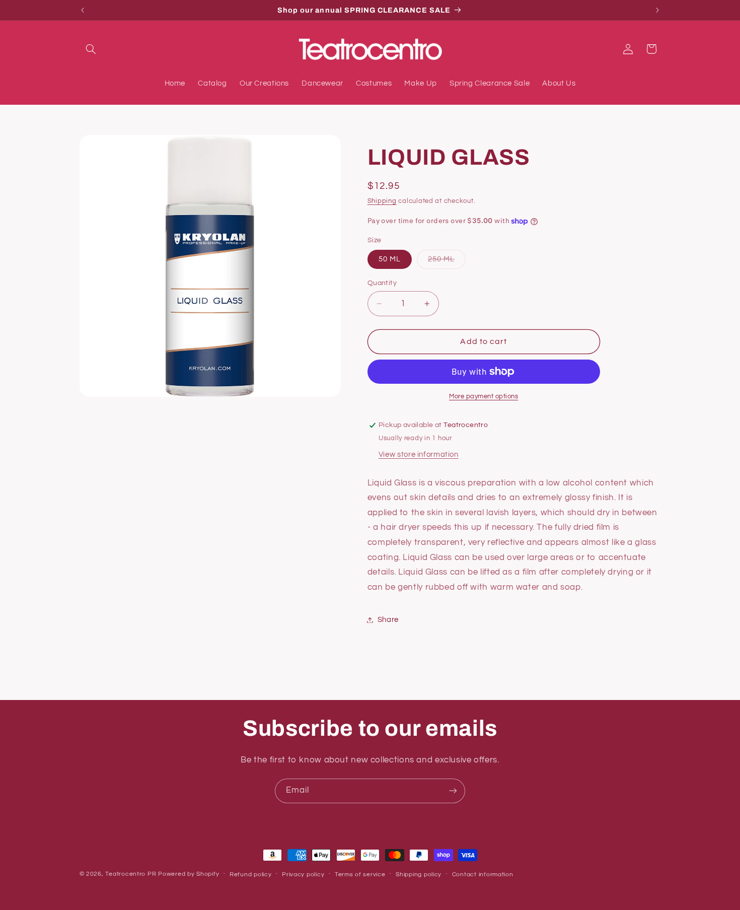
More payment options (484, 396)
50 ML (390, 259)
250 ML (447, 262)
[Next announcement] (657, 10)
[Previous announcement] (82, 10)
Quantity (382, 283)
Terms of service (360, 874)
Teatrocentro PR (130, 874)
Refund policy (251, 874)
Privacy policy (303, 874)
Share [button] (388, 619)
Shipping (382, 201)
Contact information (482, 874)
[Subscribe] (453, 791)
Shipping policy (418, 874)
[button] (91, 48)
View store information (419, 454)
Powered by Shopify (188, 874)
